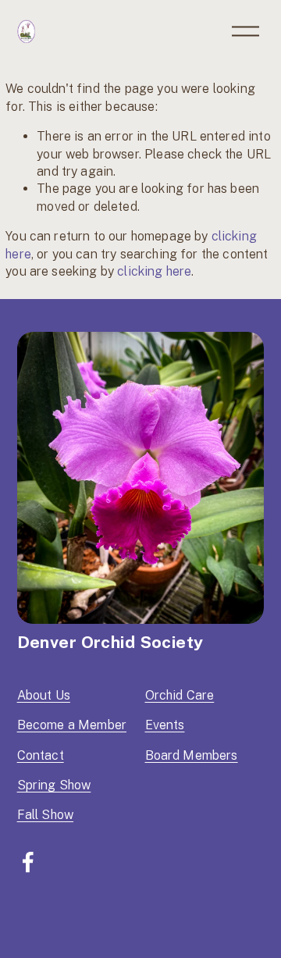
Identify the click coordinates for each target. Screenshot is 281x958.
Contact (40, 755)
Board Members (191, 755)
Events (165, 725)
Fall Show (45, 814)
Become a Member (71, 725)
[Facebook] (28, 862)
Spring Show (54, 785)
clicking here (154, 271)
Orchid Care (180, 695)
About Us (43, 695)
